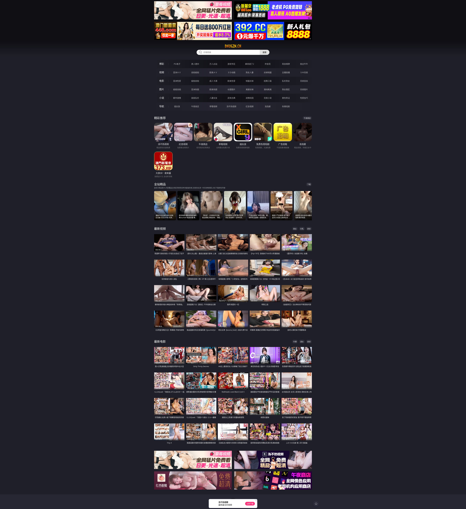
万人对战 (213, 64)
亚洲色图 (195, 89)
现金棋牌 (286, 64)
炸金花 (268, 64)
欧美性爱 (231, 81)
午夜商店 (195, 106)
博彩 (161, 64)
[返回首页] (316, 504)
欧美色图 (213, 89)
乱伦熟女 (286, 81)
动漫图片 (231, 89)
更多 (309, 229)
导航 (161, 106)
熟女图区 (286, 89)
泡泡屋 (268, 106)
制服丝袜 (250, 81)
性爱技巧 (304, 98)
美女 (295, 229)
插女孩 (177, 106)
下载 (309, 184)
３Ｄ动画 (231, 72)
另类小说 (268, 98)
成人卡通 (213, 81)
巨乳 (302, 229)
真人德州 (195, 64)
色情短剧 (286, 106)
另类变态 (304, 81)
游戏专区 (231, 64)
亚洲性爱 (177, 81)
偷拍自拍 (195, 81)
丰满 (295, 341)
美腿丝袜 (250, 89)
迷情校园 (250, 98)
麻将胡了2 (249, 64)
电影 (161, 81)
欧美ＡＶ (213, 72)
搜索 (264, 52)
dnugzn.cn (233, 46)
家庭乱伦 (195, 98)
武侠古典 (231, 98)
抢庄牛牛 (304, 64)
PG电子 (177, 64)
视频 (161, 72)
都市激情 (177, 98)
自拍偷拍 (195, 72)
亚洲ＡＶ (177, 72)
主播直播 (286, 72)
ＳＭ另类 (304, 72)
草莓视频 (213, 106)
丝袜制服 (268, 72)
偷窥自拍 (177, 89)
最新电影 (160, 341)
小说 (161, 98)
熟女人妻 (250, 72)
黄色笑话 (286, 98)
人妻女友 (213, 98)
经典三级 (268, 81)
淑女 (302, 341)
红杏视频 (250, 106)
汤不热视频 (231, 106)
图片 (161, 89)
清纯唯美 (268, 89)
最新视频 (160, 229)
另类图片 (304, 89)
